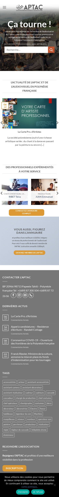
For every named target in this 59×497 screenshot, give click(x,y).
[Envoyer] (51, 50)
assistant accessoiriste (38, 382)
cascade (50, 392)
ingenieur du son (23, 414)
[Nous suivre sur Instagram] (19, 295)
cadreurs (40, 392)
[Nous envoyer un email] (25, 295)
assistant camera (11, 387)
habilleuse (8, 414)
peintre (6, 424)
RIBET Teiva (15, 196)
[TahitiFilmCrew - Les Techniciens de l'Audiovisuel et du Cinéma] (29, 7)
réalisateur (44, 424)
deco (49, 403)
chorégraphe (26, 403)
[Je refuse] (55, 486)
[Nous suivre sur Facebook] (13, 295)
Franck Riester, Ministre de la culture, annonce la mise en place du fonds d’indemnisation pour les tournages (31, 356)
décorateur (8, 408)
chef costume (45, 398)
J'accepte (23, 491)
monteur (31, 419)
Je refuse (38, 491)
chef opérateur (10, 403)
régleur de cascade (20, 429)
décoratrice (22, 408)
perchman (17, 424)
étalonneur (8, 435)
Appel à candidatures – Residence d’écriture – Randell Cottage (30, 328)
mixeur (21, 419)
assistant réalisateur (13, 392)
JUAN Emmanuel (44, 196)
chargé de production (26, 398)
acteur (22, 382)
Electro (33, 408)
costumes (39, 403)
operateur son (44, 419)
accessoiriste (9, 382)
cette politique (29, 486)
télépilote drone (39, 429)
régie (5, 429)
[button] (4, 7)
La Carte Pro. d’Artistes (29, 132)
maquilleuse (9, 419)
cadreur (29, 392)
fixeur (42, 408)
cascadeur (8, 398)
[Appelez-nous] (31, 295)
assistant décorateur (32, 387)
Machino (38, 414)
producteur (30, 424)
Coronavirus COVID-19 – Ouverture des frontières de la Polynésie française (32, 341)
